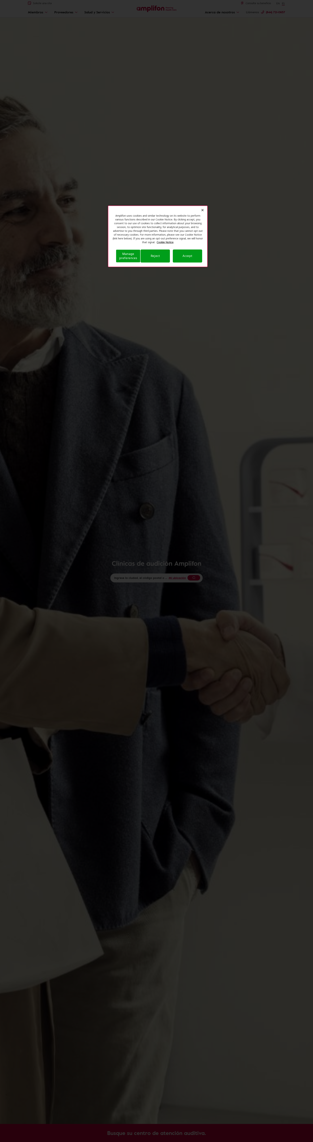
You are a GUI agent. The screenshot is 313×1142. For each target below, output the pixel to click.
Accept (187, 256)
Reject (155, 256)
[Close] (202, 210)
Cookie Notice (165, 242)
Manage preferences (128, 256)
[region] (158, 236)
